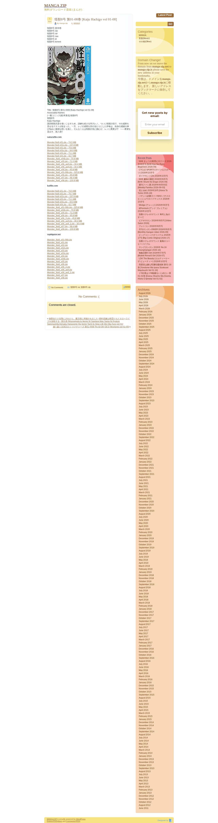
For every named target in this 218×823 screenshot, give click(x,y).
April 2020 (143, 526)
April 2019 (143, 563)
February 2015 (145, 716)
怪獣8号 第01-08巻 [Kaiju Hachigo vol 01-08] (85, 19)
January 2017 (145, 646)
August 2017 (145, 624)
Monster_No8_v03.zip (57, 250)
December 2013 (146, 759)
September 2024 (146, 364)
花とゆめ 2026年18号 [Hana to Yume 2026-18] (153, 191)
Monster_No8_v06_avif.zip (59, 270)
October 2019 (145, 544)
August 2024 (145, 367)
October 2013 (145, 765)
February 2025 (145, 348)
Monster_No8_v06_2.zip (58, 267)
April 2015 (143, 710)
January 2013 (145, 793)
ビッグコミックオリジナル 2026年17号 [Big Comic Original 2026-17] (154, 236)
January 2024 (145, 388)
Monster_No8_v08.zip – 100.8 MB (63, 180)
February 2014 (145, 753)
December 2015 (146, 685)
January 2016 (145, 682)
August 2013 (145, 771)
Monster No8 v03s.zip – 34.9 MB (62, 150)
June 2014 (144, 741)
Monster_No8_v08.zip (57, 278)
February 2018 (145, 606)
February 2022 (145, 459)
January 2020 (145, 535)
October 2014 (145, 728)
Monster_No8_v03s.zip (58, 253)
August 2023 (145, 403)
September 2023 (146, 400)
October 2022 (145, 434)
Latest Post (165, 14)
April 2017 (143, 636)
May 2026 (143, 302)
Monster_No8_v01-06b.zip (59, 240)
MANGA (77, 23)
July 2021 (143, 480)
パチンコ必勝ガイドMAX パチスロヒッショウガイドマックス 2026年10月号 (154, 199)
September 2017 (146, 621)
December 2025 (146, 318)
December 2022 (146, 428)
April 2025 (143, 342)
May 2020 (143, 523)
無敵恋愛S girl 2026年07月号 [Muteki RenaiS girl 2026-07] (152, 254)
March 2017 (144, 639)
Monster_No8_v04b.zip (58, 259)
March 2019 (144, 566)
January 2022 (145, 462)
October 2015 (145, 692)
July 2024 (143, 370)
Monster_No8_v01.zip (57, 242)
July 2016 (143, 664)
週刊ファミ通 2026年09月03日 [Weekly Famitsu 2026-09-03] (152, 186)
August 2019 (145, 551)
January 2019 (145, 572)
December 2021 (146, 465)
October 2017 (145, 618)
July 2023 (143, 406)
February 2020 (145, 532)
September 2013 (146, 768)
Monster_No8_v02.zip (57, 245)
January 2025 (145, 351)
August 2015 (145, 698)
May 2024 (143, 376)
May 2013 (143, 780)
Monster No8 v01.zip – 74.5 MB (61, 142)
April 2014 (143, 747)
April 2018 (143, 600)
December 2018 (146, 575)
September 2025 (146, 327)
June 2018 (144, 593)
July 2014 (143, 737)
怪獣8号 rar (75, 287)
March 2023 (144, 419)
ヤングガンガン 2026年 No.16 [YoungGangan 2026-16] (152, 248)
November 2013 (146, 762)
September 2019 (146, 547)
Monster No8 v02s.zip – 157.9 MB (62, 196)
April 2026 (143, 305)
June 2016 (144, 667)
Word (78, 819)
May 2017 (143, 633)
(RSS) (55, 821)
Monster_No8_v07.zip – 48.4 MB (62, 178)
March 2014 (144, 750)
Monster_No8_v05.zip (57, 261)
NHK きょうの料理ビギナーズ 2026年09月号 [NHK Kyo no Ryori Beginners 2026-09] (155, 164)
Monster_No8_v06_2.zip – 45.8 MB (63, 218)
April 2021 (143, 489)
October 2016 (145, 655)
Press (83, 819)
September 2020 (146, 511)
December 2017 (146, 612)
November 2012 (146, 799)
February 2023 (145, 422)
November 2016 (146, 652)
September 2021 (146, 474)
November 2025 (146, 321)
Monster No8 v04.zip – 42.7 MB (61, 156)
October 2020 (145, 508)
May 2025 (143, 339)
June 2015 (144, 704)
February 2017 (145, 642)
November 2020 (146, 505)
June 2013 (144, 777)
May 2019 (143, 560)
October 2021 (145, 471)
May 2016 (143, 670)
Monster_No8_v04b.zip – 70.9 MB (63, 159)
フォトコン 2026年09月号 (151, 226)
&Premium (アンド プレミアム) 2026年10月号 (152, 209)
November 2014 (146, 725)
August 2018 (145, 587)
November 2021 (146, 468)
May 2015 (143, 707)
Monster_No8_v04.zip (57, 256)
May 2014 (143, 744)
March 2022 (144, 455)
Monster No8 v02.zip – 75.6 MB (61, 148)
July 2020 (143, 517)
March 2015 (144, 713)
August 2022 (145, 440)
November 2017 (146, 615)
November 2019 (146, 541)
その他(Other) (145, 41)
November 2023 (146, 394)
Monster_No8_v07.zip (57, 275)
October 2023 (145, 397)
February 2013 (145, 790)
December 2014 (146, 722)
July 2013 (143, 774)
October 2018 (145, 581)
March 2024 (144, 382)
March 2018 (144, 603)
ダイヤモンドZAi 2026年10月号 (153, 176)
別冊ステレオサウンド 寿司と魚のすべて (154, 215)
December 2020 (146, 501)
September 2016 (146, 658)
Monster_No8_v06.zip (57, 264)
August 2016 (145, 661)
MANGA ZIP (52, 819)
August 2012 (145, 805)
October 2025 (145, 324)
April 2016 (143, 673)
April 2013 (143, 783)
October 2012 (145, 802)
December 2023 (146, 391)
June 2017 (144, 630)
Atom (60, 821)
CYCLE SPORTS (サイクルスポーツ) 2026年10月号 (154, 171)
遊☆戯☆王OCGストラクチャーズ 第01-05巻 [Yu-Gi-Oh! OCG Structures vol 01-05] (91, 327)
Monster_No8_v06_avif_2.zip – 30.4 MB (65, 224)
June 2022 (144, 446)
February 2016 (145, 679)
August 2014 (145, 734)
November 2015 (146, 688)
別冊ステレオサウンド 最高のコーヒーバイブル (154, 242)
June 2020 (144, 520)
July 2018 (143, 590)
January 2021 (145, 498)
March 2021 (144, 492)
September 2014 (146, 731)
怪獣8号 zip (85, 287)
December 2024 (146, 354)
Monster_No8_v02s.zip (58, 248)
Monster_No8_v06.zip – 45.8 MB (62, 169)
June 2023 (144, 410)
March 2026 (144, 308)
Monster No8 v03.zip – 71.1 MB (61, 153)
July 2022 (143, 443)
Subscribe (154, 133)
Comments (70, 821)
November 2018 (146, 578)
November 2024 (146, 357)
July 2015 (143, 701)
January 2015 (145, 719)
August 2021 (145, 477)
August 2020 (145, 514)
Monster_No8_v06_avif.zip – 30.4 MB (64, 164)
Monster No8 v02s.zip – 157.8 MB (62, 145)
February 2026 (145, 311)
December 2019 (146, 538)
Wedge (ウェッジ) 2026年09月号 (154, 205)
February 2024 (145, 385)
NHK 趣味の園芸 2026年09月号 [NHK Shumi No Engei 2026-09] (153, 180)
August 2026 (145, 293)
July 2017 (143, 627)
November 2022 (146, 431)
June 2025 (144, 336)
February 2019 (145, 569)
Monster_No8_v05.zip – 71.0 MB (62, 161)
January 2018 (145, 609)
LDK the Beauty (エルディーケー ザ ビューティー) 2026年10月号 (153, 260)
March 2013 (144, 787)
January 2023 (145, 425)
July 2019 (143, 554)
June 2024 (144, 373)
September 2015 (146, 695)
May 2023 (143, 413)
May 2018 (143, 596)
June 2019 (144, 557)
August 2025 (145, 330)
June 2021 (144, 483)
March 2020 (144, 529)
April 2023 (143, 416)
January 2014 (145, 756)
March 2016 (144, 676)
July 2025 (143, 333)
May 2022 (143, 449)
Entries (50, 821)
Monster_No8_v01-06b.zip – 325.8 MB (65, 172)
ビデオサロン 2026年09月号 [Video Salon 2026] (154, 221)
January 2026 (145, 314)
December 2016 (146, 649)
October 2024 (145, 360)
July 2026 (143, 296)
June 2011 (144, 808)
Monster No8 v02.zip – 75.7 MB (61, 194)
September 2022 (146, 437)
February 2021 (145, 495)
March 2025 (144, 345)
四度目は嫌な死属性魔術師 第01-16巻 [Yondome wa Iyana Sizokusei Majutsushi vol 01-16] (154, 267)
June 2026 (144, 299)
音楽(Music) (144, 38)
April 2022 (143, 452)
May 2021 (143, 486)
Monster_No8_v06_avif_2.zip (60, 272)
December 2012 (146, 796)
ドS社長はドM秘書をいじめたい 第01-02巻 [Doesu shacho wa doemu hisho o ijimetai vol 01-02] (154, 276)
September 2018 (146, 584)
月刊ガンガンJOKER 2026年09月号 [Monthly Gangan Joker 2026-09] (155, 230)
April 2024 (143, 379)
